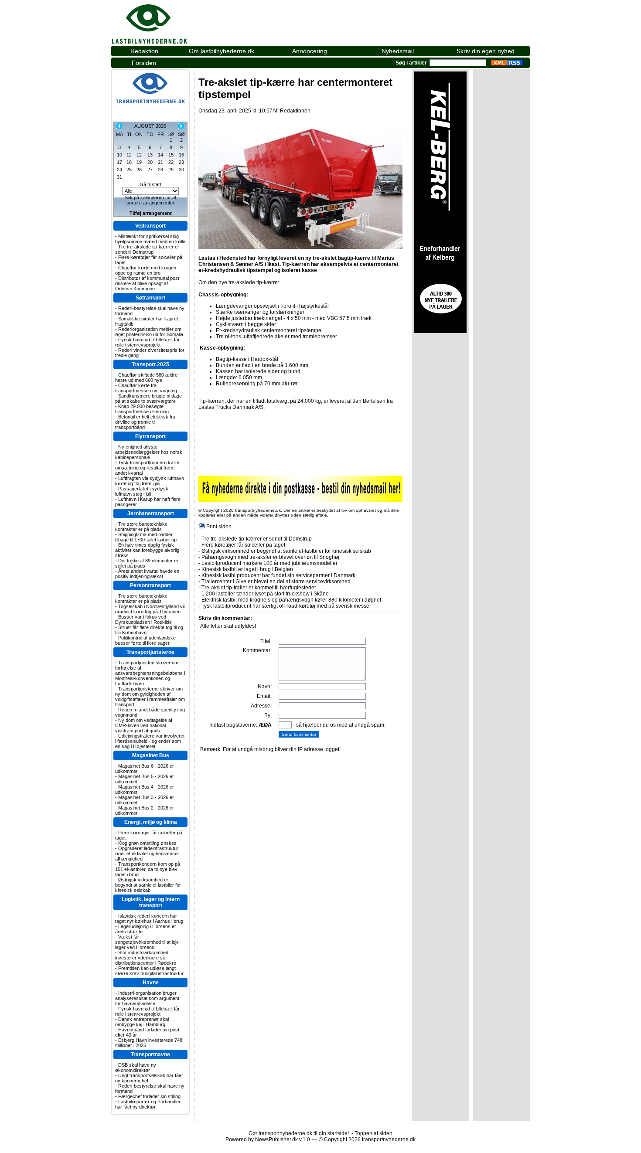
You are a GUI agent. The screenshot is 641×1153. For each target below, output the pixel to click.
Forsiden (144, 62)
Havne (151, 983)
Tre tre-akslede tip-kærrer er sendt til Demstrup (147, 249)
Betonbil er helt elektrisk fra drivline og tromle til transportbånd (145, 422)
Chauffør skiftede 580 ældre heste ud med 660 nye (146, 377)
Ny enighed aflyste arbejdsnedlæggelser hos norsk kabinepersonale (148, 452)
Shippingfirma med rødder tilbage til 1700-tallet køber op (146, 537)
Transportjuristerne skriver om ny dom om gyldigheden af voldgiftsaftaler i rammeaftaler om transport (150, 696)
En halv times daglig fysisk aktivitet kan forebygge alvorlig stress (147, 550)
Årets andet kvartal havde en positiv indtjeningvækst (147, 573)
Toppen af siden (373, 1133)
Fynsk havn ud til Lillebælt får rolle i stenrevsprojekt (147, 342)
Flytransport (150, 436)
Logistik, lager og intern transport (151, 902)
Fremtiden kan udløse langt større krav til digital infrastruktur (149, 971)
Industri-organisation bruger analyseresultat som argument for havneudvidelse (147, 998)
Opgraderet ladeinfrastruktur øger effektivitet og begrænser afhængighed (147, 853)
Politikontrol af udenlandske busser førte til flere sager (145, 640)
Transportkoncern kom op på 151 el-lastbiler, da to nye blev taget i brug (147, 869)
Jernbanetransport (150, 513)
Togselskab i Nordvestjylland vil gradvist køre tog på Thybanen (149, 609)
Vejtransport (150, 226)
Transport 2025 (150, 364)
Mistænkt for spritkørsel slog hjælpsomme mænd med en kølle (150, 239)
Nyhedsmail (398, 51)
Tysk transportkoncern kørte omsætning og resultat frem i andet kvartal (147, 468)
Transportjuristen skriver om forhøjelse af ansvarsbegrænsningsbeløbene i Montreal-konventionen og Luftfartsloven (150, 673)
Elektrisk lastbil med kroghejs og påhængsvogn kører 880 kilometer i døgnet (291, 600)
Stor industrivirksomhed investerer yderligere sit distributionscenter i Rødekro (145, 958)
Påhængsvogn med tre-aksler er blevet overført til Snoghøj (270, 557)
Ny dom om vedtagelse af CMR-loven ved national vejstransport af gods (143, 725)
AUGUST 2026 (150, 126)
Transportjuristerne (150, 652)
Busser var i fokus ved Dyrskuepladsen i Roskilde (143, 619)
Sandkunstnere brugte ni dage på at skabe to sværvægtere (148, 398)
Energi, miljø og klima (150, 822)
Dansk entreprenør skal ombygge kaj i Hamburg (142, 1022)
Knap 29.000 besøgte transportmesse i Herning (142, 409)
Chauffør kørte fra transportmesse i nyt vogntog (146, 388)
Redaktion (144, 51)
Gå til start (150, 184)
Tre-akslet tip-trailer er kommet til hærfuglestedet (258, 588)
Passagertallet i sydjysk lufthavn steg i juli (141, 491)
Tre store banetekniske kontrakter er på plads (141, 526)
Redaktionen (295, 111)
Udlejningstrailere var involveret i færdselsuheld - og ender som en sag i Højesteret (149, 741)
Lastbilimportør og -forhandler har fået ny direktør (148, 1104)
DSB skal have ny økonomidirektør (135, 1067)
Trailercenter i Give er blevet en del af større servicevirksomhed (276, 581)
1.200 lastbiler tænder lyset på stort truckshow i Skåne (265, 594)
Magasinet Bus (150, 755)
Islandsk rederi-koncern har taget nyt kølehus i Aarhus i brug (149, 918)
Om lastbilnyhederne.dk (221, 51)
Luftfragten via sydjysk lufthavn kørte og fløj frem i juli (149, 481)
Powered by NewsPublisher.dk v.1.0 (267, 1139)
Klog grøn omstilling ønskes (147, 843)
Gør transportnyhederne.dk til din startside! (299, 1133)
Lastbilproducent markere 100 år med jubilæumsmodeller (269, 563)
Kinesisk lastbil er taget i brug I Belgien (247, 569)
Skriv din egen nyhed (486, 51)
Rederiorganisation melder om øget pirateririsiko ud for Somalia (149, 332)
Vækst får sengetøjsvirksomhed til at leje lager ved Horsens (147, 942)
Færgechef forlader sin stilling (149, 1096)
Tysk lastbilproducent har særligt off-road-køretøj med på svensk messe (285, 606)
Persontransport (150, 585)
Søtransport (150, 298)
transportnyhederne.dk (159, 19)
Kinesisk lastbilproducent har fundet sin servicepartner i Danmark (278, 575)
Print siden (219, 527)
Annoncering (309, 51)
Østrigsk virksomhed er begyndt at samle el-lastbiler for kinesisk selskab (148, 885)
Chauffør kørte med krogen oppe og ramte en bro (145, 270)
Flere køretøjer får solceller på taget (243, 545)
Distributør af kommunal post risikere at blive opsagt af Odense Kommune (147, 283)
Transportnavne (150, 1054)
